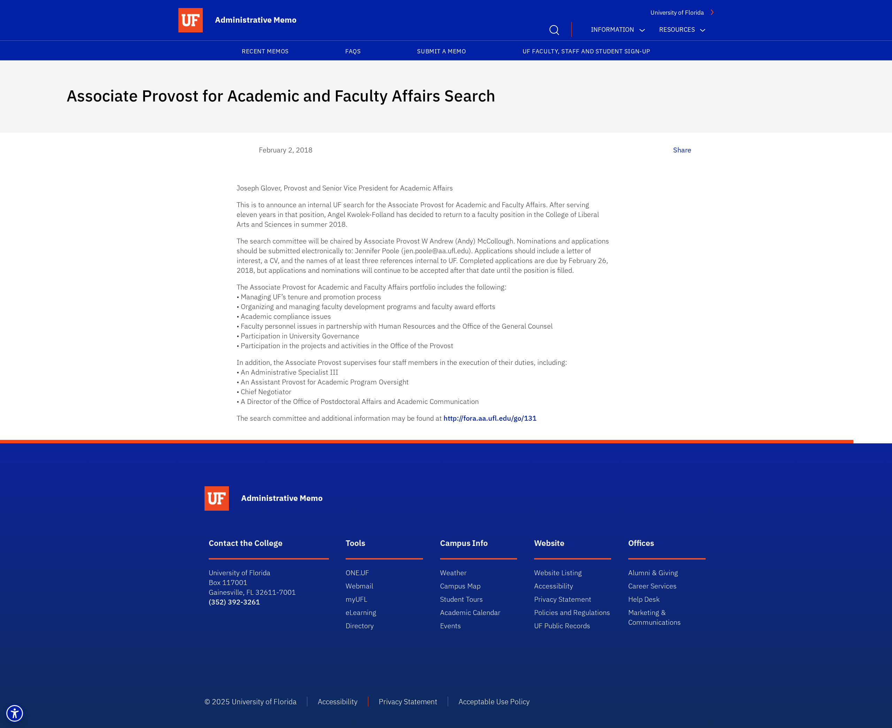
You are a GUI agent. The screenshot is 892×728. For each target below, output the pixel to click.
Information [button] (612, 29)
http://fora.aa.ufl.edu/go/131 (490, 418)
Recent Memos (265, 51)
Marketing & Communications (654, 617)
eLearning (361, 612)
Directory (360, 625)
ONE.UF (357, 572)
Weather (453, 572)
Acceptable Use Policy (494, 701)
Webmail (359, 586)
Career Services (652, 586)
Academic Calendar (470, 612)
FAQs (353, 51)
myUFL (356, 599)
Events (450, 625)
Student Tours (461, 599)
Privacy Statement (562, 599)
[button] (15, 713)
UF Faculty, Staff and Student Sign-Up (586, 51)
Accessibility (553, 586)
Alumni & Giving (653, 572)
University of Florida (677, 12)
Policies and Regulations (572, 612)
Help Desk (644, 599)
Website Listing (558, 572)
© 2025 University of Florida (251, 701)
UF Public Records (562, 625)
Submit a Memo (441, 51)
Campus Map (460, 586)
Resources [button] (677, 29)
